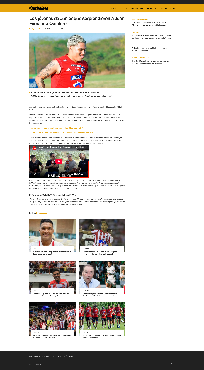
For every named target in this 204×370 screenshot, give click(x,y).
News (172, 8)
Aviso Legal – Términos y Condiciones (53, 356)
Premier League (138, 45)
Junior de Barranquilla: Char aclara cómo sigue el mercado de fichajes (102, 336)
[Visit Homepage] (38, 8)
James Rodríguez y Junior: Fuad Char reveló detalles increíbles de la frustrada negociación (100, 294)
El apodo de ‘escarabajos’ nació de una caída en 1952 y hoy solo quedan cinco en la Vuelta (151, 36)
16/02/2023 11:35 (50, 29)
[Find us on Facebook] (171, 364)
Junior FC (59, 29)
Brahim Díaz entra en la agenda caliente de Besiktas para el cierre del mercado (150, 62)
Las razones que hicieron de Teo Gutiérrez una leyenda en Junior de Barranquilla (51, 294)
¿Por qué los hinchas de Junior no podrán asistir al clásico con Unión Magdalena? (52, 336)
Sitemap (70, 356)
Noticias (164, 8)
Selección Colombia (140, 19)
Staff (30, 356)
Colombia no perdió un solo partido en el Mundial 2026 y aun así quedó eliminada (149, 23)
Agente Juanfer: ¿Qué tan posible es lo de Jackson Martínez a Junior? (57, 128)
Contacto (37, 356)
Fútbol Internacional (134, 8)
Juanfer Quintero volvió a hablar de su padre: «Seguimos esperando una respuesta (62, 132)
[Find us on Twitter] (174, 364)
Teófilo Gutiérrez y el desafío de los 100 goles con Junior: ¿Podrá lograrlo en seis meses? (71, 96)
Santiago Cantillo (35, 29)
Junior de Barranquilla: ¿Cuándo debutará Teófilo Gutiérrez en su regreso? (65, 92)
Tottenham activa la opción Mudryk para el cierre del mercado (150, 49)
